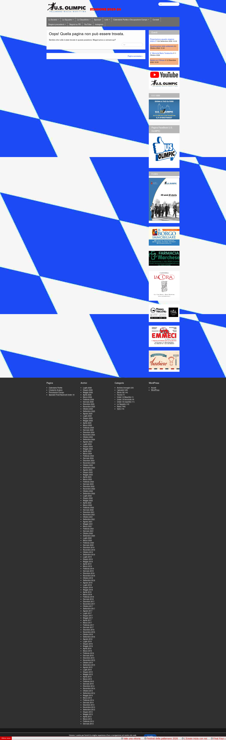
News (119, 406)
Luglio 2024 (87, 444)
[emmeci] (164, 335)
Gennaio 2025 (88, 430)
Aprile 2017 (87, 620)
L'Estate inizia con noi (157, 738)
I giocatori (120, 390)
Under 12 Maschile (124, 397)
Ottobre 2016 (88, 634)
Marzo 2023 (87, 479)
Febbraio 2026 (88, 399)
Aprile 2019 (87, 564)
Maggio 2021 (88, 524)
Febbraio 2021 (88, 528)
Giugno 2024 (88, 446)
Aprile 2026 (87, 394)
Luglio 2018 (87, 585)
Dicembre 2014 (88, 686)
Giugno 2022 (88, 498)
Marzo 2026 (87, 397)
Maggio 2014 (88, 695)
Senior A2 (120, 392)
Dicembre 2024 (88, 432)
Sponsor (97, 19)
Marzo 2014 (87, 698)
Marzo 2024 (87, 453)
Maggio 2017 (88, 618)
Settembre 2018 (89, 580)
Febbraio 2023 (88, 481)
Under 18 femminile (124, 399)
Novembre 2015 (89, 660)
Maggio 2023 (88, 474)
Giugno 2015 (88, 672)
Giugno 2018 (88, 587)
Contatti (156, 19)
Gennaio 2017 (88, 627)
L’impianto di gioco (56, 390)
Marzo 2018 (87, 594)
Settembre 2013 (89, 709)
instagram (99, 24)
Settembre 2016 (89, 636)
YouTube (87, 24)
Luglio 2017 (87, 613)
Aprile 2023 (87, 477)
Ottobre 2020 (88, 533)
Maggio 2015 (88, 674)
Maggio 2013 (88, 714)
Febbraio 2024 (88, 456)
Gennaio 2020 (88, 545)
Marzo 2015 (87, 679)
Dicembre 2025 (88, 404)
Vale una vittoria (93, 738)
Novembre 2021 (89, 514)
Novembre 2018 (89, 575)
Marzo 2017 (87, 622)
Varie (119, 409)
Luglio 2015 (87, 669)
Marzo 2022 (87, 505)
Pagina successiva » (135, 56)
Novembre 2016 (89, 632)
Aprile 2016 (87, 648)
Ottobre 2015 (88, 662)
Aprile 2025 (87, 423)
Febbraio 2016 (88, 653)
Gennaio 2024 (88, 458)
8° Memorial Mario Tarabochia (161, 53)
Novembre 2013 (89, 707)
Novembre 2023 (89, 463)
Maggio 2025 (88, 420)
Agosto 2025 (87, 413)
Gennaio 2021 (88, 531)
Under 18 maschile (124, 402)
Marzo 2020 (87, 540)
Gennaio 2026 (88, 402)
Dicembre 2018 (88, 573)
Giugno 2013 (88, 712)
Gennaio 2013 (88, 723)
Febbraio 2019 (88, 568)
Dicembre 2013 (88, 705)
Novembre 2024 (89, 434)
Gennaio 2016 (88, 655)
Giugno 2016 (88, 644)
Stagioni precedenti (56, 24)
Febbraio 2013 (88, 721)
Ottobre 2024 (88, 437)
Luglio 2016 (87, 641)
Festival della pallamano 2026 (123, 738)
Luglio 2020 (87, 538)
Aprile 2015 (87, 676)
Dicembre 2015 (88, 658)
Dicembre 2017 (88, 601)
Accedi (153, 387)
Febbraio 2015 (88, 681)
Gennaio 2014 (88, 702)
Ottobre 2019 (88, 552)
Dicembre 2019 (88, 547)
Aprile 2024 (87, 451)
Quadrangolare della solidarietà (162, 46)
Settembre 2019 (89, 554)
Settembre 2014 (89, 693)
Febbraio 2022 (88, 507)
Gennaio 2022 (88, 510)
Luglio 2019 (87, 557)
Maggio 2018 (88, 589)
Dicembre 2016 (88, 629)
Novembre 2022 (89, 488)
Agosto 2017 (87, 611)
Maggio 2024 (88, 449)
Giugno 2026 (88, 390)
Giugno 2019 (88, 559)
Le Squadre (67, 19)
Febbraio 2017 (88, 625)
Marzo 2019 (87, 566)
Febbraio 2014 (88, 700)
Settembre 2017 (89, 608)
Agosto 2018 (87, 582)
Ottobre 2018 (88, 578)
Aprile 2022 (87, 503)
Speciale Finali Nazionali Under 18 (61, 394)
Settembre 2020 (89, 535)
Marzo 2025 (87, 425)
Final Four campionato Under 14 (192, 738)
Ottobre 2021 (88, 517)
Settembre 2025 (89, 411)
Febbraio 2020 (88, 542)
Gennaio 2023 (88, 484)
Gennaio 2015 (88, 683)
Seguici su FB (75, 24)
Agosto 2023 (87, 470)
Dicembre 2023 (88, 460)
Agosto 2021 (87, 521)
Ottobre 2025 (88, 409)
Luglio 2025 (87, 416)
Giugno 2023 (88, 472)
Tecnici (119, 394)
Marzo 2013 (87, 719)
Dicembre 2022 (88, 486)
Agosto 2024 (87, 441)
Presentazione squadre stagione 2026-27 (162, 40)
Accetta (150, 736)
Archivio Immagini (123, 387)
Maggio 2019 (88, 561)
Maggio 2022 (88, 500)
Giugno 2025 (88, 418)
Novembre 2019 (89, 550)
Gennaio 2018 (88, 599)
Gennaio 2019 (88, 571)
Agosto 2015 (87, 667)
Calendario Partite (55, 387)
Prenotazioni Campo (56, 392)
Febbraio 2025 (88, 427)
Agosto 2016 (87, 639)
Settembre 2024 (89, 439)
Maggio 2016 (88, 646)
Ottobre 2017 (88, 606)
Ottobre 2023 (88, 465)
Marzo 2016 (87, 651)
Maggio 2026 (88, 392)
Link (107, 19)
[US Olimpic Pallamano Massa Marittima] (84, 7)
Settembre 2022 (89, 493)
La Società (52, 19)
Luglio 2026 (87, 387)
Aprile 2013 (87, 716)
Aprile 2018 (87, 592)
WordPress (155, 390)
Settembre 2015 (89, 665)
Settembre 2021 (89, 519)
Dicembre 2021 (88, 512)
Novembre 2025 (89, 406)
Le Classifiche (83, 19)
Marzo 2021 (87, 526)
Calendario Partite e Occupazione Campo (130, 19)
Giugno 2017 (88, 615)
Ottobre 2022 (88, 491)
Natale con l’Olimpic (157, 60)
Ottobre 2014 (88, 690)
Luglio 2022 (87, 496)
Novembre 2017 (89, 604)
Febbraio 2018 (88, 597)
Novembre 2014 (89, 688)
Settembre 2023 (89, 467)
